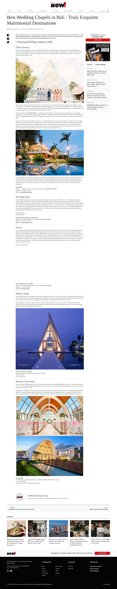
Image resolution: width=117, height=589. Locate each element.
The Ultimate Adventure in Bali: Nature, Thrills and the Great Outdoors (96, 84)
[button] (108, 10)
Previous (12, 507)
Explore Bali (43, 11)
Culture (55, 11)
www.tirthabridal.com (26, 192)
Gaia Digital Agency (47, 584)
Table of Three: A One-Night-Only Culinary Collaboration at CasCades (100, 541)
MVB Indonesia (94, 571)
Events (19, 11)
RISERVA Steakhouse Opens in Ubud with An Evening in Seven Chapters (97, 107)
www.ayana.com (25, 288)
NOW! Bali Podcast (96, 566)
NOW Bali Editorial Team (35, 29)
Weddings (10, 29)
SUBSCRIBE (102, 553)
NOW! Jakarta (94, 568)
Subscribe (70, 568)
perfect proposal (20, 36)
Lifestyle (81, 11)
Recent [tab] (89, 64)
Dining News (90, 91)
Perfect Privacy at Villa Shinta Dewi (98, 509)
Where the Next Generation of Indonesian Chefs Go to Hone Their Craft (97, 73)
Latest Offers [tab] (100, 64)
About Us (70, 566)
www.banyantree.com (26, 222)
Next (106, 507)
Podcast (102, 11)
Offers (92, 11)
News (9, 11)
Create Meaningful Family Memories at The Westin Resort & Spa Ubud (36, 541)
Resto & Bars (68, 11)
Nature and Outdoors (92, 80)
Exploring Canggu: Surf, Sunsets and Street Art (21, 509)
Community (90, 68)
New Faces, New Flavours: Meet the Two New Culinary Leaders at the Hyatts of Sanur (97, 95)
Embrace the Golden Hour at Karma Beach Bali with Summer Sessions (58, 541)
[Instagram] (8, 570)
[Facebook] (11, 570)
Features (30, 11)
